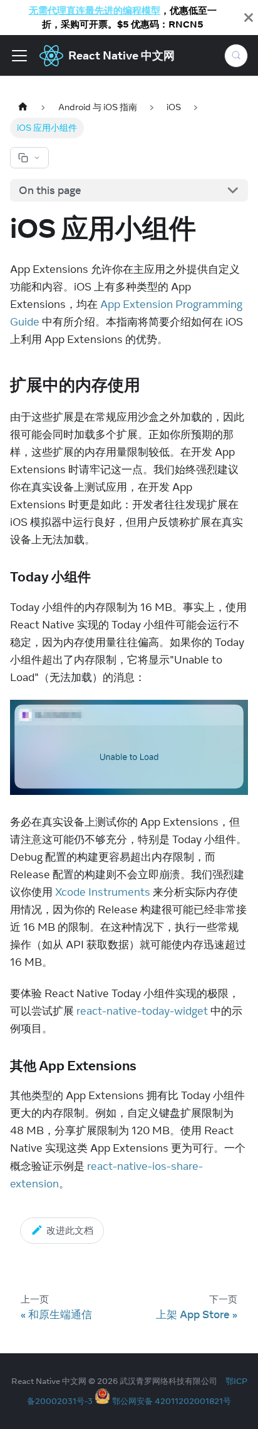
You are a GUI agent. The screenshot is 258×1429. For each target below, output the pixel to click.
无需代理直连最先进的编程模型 (94, 10)
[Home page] (22, 107)
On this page (50, 190)
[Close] (248, 17)
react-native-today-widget (142, 1011)
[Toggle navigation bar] (19, 55)
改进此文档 (69, 1230)
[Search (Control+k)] (236, 56)
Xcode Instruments (102, 892)
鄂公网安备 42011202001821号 (171, 1401)
